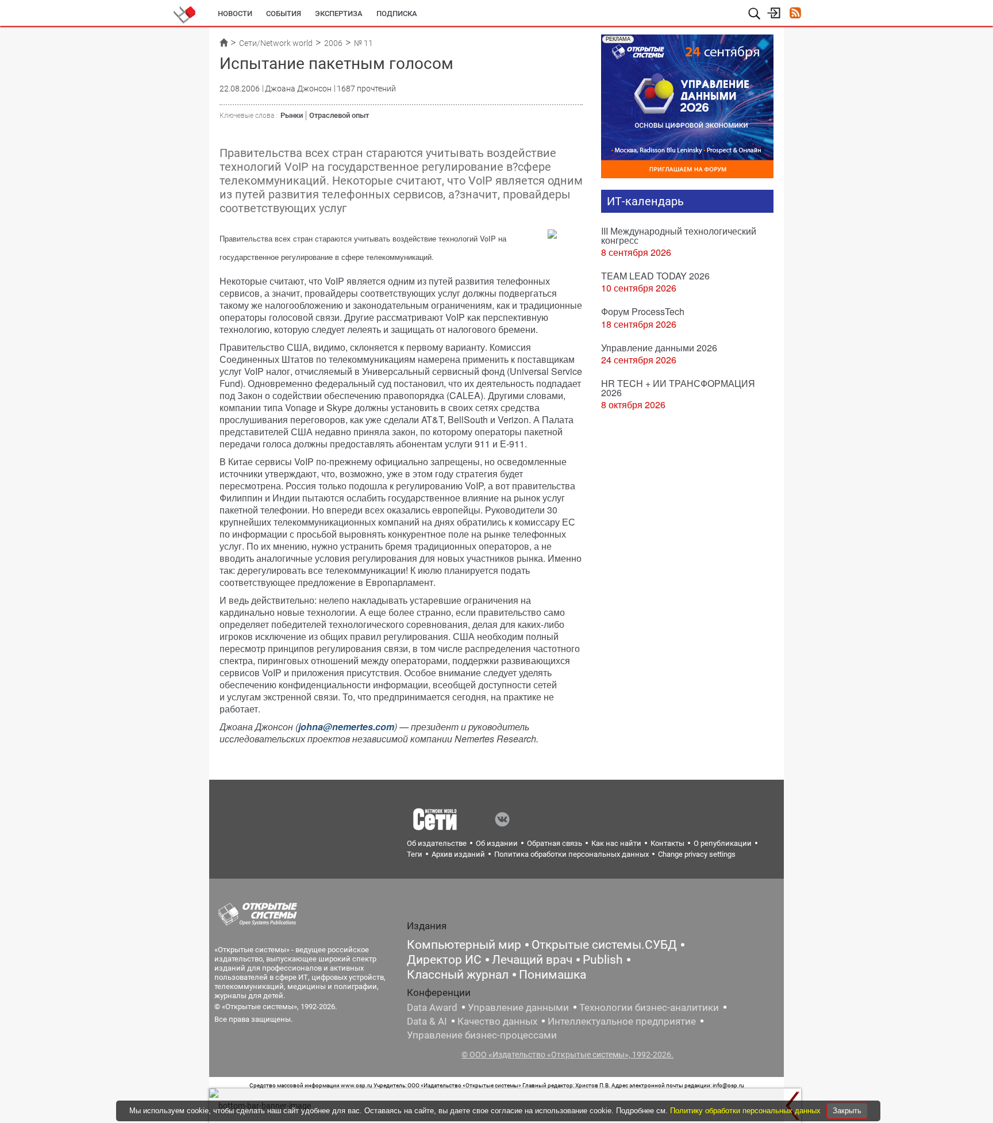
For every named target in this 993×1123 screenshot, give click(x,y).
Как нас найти (616, 843)
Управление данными (518, 1007)
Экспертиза (339, 13)
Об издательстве (437, 843)
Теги (414, 854)
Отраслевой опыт (339, 115)
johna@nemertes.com (346, 726)
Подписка (396, 13)
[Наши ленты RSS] (795, 14)
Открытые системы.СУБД (604, 945)
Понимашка (552, 975)
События (283, 13)
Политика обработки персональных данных (571, 854)
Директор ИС (444, 960)
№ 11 (363, 43)
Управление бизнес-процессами (482, 1035)
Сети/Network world (276, 43)
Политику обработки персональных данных (746, 1110)
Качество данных (497, 1021)
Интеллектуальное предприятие (622, 1021)
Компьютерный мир (464, 945)
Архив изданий (458, 854)
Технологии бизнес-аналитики (649, 1007)
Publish (603, 960)
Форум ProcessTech (642, 311)
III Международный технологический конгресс (678, 235)
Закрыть (847, 1110)
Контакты (667, 843)
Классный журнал (458, 975)
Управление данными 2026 (659, 347)
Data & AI (427, 1021)
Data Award (432, 1007)
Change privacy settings (697, 854)
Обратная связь (554, 843)
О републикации (723, 843)
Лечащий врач (532, 960)
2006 (333, 43)
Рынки (291, 115)
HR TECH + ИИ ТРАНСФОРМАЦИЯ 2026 (678, 388)
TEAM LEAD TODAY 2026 (655, 275)
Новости (235, 13)
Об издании (497, 843)
